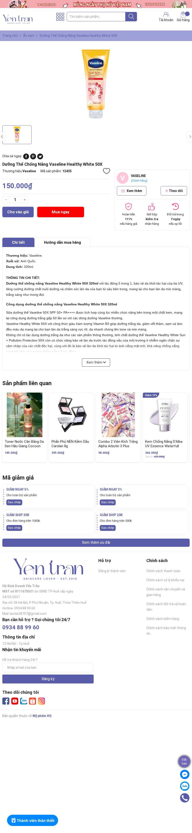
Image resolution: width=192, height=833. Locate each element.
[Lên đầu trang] (186, 810)
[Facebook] (5, 701)
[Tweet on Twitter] (40, 158)
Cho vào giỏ (18, 212)
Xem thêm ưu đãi (96, 542)
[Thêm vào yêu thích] (106, 171)
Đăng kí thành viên (112, 571)
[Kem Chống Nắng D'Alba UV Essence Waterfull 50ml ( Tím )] (165, 415)
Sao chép (14, 502)
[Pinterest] (33, 158)
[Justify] (131, 16)
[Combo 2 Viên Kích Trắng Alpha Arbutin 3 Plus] (118, 415)
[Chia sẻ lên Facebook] (26, 158)
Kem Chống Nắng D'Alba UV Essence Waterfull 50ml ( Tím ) (163, 446)
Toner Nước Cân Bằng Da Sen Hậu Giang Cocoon (24, 443)
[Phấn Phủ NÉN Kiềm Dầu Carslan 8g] (71, 415)
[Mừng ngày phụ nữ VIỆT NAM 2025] (96, 4)
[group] (96, 84)
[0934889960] (184, 797)
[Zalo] (23, 701)
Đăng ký (48, 679)
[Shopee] (32, 701)
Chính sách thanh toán (163, 571)
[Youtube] (14, 701)
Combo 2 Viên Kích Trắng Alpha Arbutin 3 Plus (118, 443)
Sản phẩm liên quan (27, 383)
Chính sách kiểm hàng (162, 619)
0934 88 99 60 (20, 627)
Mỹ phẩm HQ (42, 716)
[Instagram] (41, 701)
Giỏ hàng (183, 20)
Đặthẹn (184, 761)
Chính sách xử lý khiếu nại (165, 580)
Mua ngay (61, 212)
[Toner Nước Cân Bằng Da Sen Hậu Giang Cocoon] (24, 415)
